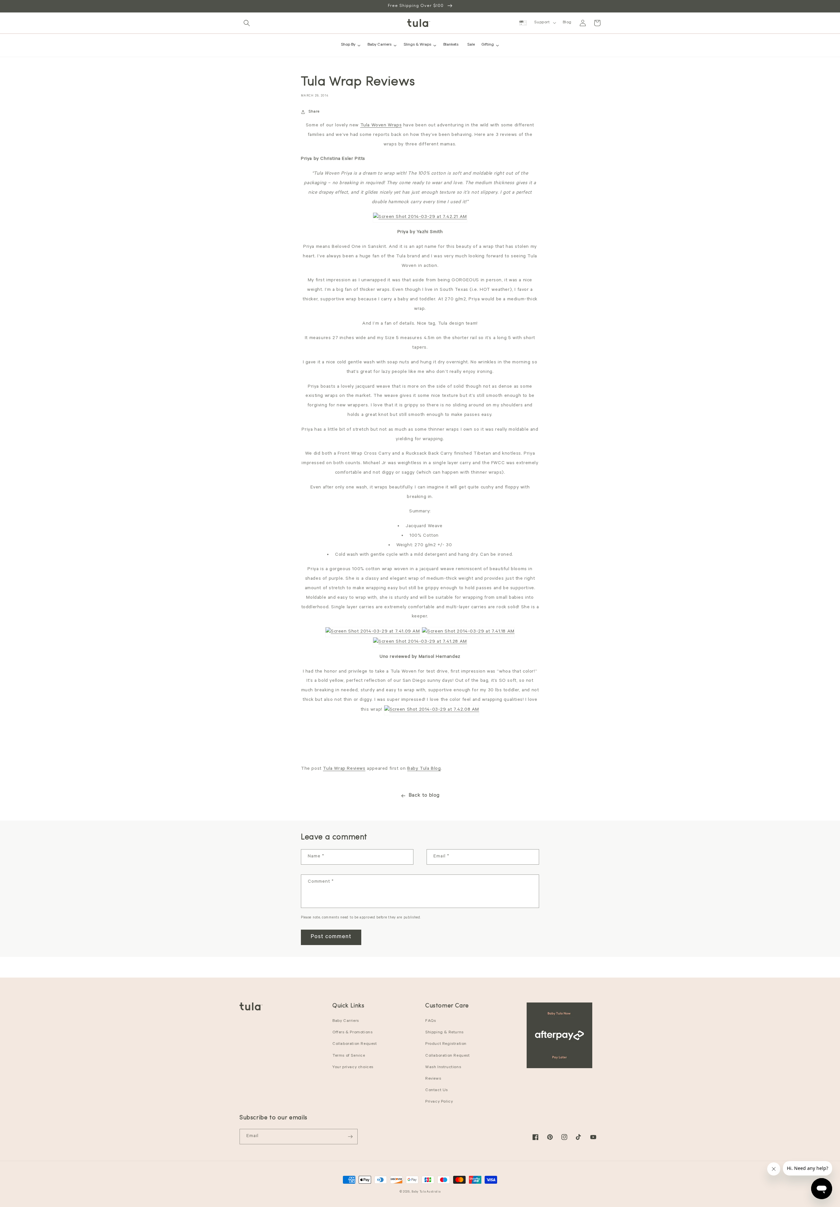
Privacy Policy (439, 1102)
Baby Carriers (345, 1021)
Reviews (433, 1079)
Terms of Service (348, 1056)
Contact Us (436, 1090)
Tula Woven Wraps (381, 125)
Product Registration (446, 1044)
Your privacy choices (352, 1067)
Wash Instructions (443, 1067)
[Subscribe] (350, 1136)
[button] (247, 23)
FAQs (430, 1021)
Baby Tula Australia (425, 1192)
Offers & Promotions (352, 1032)
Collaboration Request (354, 1044)
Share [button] (314, 112)
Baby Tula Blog (424, 769)
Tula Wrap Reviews (344, 769)
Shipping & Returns (444, 1032)
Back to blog (424, 796)
